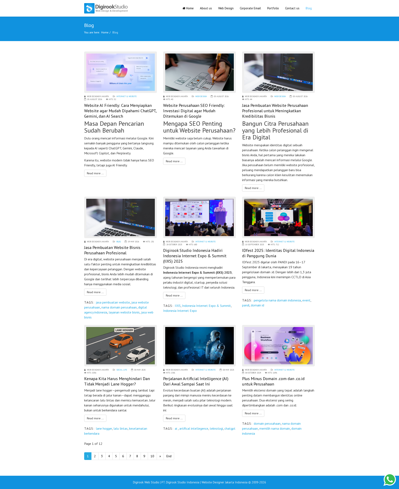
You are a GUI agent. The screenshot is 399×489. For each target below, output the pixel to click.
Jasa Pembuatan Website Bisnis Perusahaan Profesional (112, 250)
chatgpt (229, 428)
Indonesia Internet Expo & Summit (206, 306)
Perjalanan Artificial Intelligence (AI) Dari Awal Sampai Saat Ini (195, 381)
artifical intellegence (193, 428)
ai (176, 428)
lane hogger (104, 428)
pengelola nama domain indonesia (277, 300)
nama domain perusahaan (119, 307)
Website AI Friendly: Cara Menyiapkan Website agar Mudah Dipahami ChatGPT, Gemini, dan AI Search (120, 111)
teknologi (216, 428)
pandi (245, 305)
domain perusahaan (267, 423)
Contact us (292, 8)
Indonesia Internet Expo (180, 311)
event (306, 300)
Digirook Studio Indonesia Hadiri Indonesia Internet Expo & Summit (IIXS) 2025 (195, 256)
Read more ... (95, 173)
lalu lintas (120, 428)
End (168, 456)
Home (189, 8)
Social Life (121, 369)
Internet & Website (126, 96)
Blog (309, 8)
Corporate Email (250, 8)
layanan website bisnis (124, 312)
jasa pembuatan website (113, 302)
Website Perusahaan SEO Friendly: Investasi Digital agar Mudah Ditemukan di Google (194, 111)
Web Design (226, 8)
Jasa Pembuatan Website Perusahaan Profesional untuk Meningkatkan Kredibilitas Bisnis (275, 111)
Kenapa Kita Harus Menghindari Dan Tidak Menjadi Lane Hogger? (117, 381)
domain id (257, 305)
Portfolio (273, 8)
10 (152, 456)
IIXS (178, 306)
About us (206, 8)
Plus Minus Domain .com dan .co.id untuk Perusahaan (273, 381)
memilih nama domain (274, 428)
